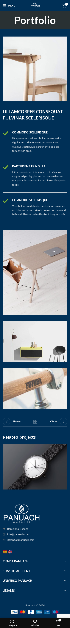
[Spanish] (5, 551)
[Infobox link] (35, 141)
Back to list (35, 421)
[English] (10, 551)
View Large (64, 447)
